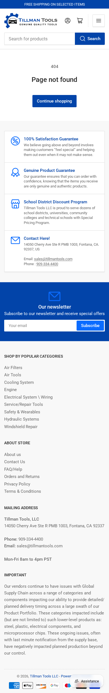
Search (93, 38)
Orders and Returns (22, 476)
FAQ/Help (13, 469)
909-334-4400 (47, 264)
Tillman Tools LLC (44, 676)
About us (12, 454)
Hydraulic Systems (21, 419)
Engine (10, 389)
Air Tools (12, 374)
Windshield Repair (20, 426)
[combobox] (54, 39)
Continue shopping (54, 101)
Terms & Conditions (22, 491)
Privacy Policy (17, 484)
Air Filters (13, 367)
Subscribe (90, 325)
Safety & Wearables (22, 411)
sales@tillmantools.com (53, 259)
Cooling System (19, 382)
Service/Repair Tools (23, 404)
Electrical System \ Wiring (28, 397)
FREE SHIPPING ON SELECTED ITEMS (54, 4)
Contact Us (14, 461)
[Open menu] (99, 20)
